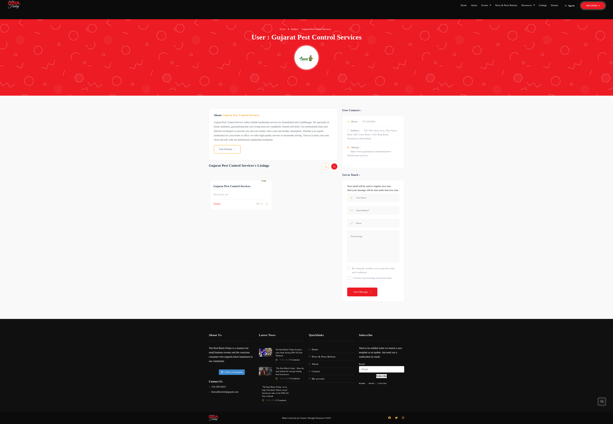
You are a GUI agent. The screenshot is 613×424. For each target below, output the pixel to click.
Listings (543, 5)
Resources (527, 5)
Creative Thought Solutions (312, 418)
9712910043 (369, 121)
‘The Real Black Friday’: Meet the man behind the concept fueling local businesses (290, 371)
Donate (554, 5)
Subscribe (381, 376)
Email (362, 364)
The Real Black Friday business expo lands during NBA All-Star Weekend (289, 353)
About (474, 5)
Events (484, 5)
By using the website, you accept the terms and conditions (373, 270)
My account (318, 378)
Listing (382, 383)
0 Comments (295, 360)
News (372, 383)
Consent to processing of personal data (372, 278)
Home (464, 5)
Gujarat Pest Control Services (231, 186)
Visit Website (226, 149)
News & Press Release (506, 5)
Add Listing (592, 6)
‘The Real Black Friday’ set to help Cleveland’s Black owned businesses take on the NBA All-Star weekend (275, 391)
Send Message (361, 292)
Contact (316, 371)
